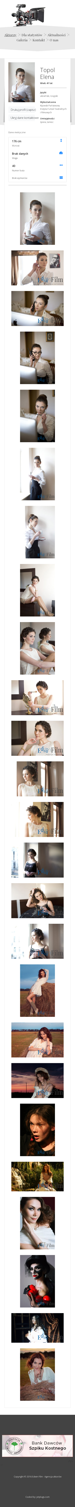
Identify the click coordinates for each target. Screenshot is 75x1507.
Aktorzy (10, 35)
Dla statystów (32, 35)
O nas (54, 40)
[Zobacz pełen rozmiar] (21, 82)
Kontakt (39, 40)
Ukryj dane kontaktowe (23, 118)
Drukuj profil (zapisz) (23, 110)
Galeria (22, 40)
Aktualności (56, 35)
